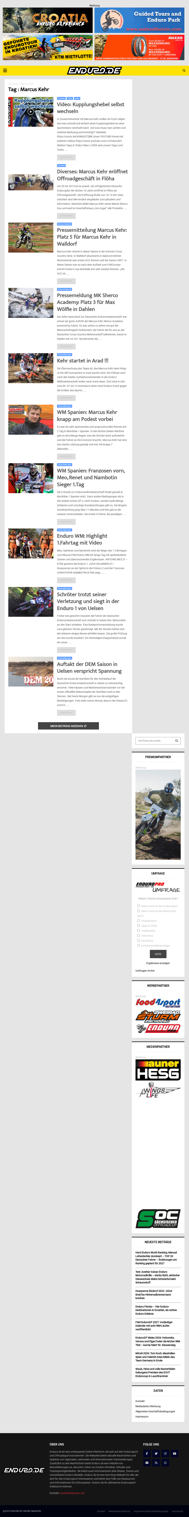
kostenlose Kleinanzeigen (155, 945)
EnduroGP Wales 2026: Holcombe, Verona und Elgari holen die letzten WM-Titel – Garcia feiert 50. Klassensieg (158, 1341)
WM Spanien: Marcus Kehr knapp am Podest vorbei (87, 416)
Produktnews (149, 920)
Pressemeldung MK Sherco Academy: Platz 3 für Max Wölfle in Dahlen (87, 303)
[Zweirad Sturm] (158, 1021)
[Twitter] (156, 1453)
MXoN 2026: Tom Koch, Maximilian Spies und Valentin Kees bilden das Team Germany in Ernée (155, 1357)
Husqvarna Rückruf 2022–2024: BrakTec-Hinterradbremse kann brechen (153, 1294)
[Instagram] (165, 1453)
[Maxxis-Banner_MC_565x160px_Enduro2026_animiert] (139, 37)
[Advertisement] (158, 1154)
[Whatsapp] (165, 1462)
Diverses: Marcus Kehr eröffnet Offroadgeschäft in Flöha (92, 175)
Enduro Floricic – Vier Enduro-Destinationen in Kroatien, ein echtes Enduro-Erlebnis (156, 1310)
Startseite (13, 83)
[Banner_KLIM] (158, 858)
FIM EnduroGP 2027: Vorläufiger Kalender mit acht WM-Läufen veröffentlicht (154, 1326)
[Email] (147, 1462)
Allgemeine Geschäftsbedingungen (155, 1411)
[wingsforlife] (158, 1096)
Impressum (141, 1416)
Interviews (147, 935)
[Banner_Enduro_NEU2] (139, 9)
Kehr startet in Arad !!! (82, 361)
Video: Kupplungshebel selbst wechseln (90, 108)
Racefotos (147, 940)
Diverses (61, 98)
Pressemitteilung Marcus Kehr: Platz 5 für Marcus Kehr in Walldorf (92, 237)
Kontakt (140, 1401)
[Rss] (156, 1462)
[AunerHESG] (158, 1079)
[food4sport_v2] (158, 1007)
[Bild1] (48, 9)
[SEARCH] (177, 740)
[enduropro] (158, 1032)
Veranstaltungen (64, 355)
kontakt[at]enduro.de (72, 1493)
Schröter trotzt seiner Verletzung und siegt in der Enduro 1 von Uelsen (88, 602)
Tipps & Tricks (149, 925)
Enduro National (64, 224)
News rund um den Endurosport (159, 906)
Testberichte (148, 930)
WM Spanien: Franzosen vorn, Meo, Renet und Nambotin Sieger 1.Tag (90, 478)
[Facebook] (147, 1453)
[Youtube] (174, 1453)
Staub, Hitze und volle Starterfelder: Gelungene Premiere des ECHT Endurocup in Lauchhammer (155, 1372)
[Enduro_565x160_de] (48, 37)
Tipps (70, 98)
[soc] (158, 1227)
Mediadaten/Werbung (148, 1406)
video (77, 98)
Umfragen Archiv (145, 970)
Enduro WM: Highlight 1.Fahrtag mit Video (82, 540)
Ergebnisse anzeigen (158, 963)
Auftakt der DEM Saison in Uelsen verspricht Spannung (89, 668)
